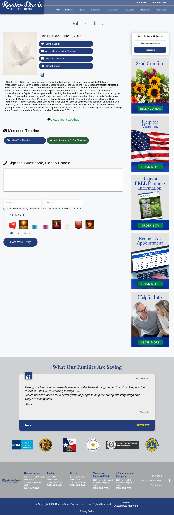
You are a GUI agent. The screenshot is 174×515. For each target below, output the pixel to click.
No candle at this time (21, 233)
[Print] (42, 75)
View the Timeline (20, 140)
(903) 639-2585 (31, 488)
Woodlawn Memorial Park (101, 475)
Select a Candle (17, 215)
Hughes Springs (32, 473)
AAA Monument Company (125, 475)
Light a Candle (52, 44)
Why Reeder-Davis (64, 10)
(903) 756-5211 (54, 485)
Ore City (74, 473)
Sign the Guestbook (55, 58)
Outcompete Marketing (126, 505)
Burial (82, 10)
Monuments (112, 10)
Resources (145, 10)
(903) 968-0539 (77, 485)
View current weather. (65, 119)
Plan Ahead (129, 10)
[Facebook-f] (169, 480)
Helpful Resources (152, 480)
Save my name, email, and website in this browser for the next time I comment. (43, 208)
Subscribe (150, 50)
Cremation (96, 10)
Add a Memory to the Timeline (60, 51)
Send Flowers (53, 66)
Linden (51, 473)
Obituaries (161, 10)
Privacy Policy (87, 511)
